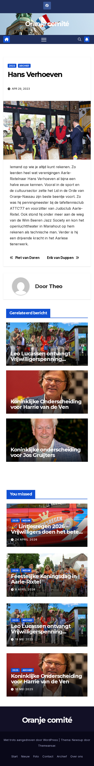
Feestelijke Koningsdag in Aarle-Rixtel (44, 579)
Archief (24, 65)
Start (14, 756)
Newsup (77, 740)
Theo (55, 286)
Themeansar (46, 745)
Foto (36, 756)
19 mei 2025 (24, 639)
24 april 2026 (26, 539)
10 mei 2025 (24, 689)
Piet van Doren (27, 258)
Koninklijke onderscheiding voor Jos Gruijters (45, 452)
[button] (79, 39)
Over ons (76, 756)
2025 (15, 620)
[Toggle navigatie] (44, 39)
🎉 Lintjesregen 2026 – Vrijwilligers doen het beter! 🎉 (46, 531)
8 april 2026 (25, 589)
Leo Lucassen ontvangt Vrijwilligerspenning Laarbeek (40, 359)
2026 (15, 520)
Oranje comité (47, 24)
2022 (12, 65)
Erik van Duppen (60, 258)
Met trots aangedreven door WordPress (31, 740)
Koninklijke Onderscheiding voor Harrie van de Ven (46, 404)
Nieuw (26, 520)
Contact (47, 756)
